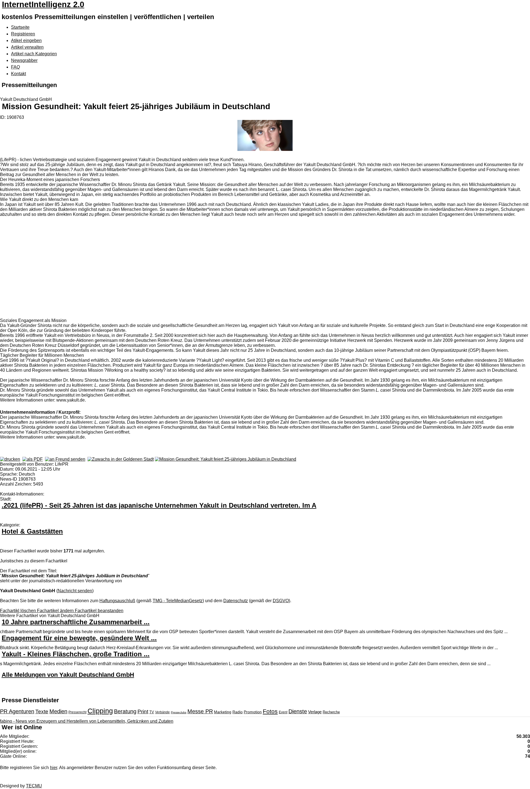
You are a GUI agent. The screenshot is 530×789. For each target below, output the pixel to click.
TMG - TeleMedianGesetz (178, 600)
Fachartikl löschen (18, 610)
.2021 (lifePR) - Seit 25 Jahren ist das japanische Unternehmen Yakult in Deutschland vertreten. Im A (159, 505)
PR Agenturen (17, 711)
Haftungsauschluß (117, 600)
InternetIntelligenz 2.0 (43, 4)
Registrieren (23, 34)
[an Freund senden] (65, 459)
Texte (41, 711)
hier (53, 767)
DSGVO (281, 600)
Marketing (222, 712)
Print (142, 711)
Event (283, 712)
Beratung (125, 711)
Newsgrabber (24, 60)
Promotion (253, 712)
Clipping (100, 711)
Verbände (162, 712)
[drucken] (10, 459)
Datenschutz (235, 600)
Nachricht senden (75, 590)
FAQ (15, 67)
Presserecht (77, 712)
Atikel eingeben (26, 40)
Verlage (315, 711)
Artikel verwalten (27, 47)
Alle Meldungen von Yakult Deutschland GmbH (68, 674)
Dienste (297, 711)
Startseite (20, 27)
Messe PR (200, 711)
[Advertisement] (83, 270)
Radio (237, 712)
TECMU (34, 785)
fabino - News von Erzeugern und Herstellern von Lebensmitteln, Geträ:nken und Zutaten (86, 721)
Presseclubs (178, 712)
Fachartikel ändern (56, 610)
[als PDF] (32, 459)
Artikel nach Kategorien (34, 53)
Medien (58, 711)
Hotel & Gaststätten (32, 531)
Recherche (331, 712)
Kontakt (18, 73)
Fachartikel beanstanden (99, 610)
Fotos (270, 711)
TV (151, 712)
